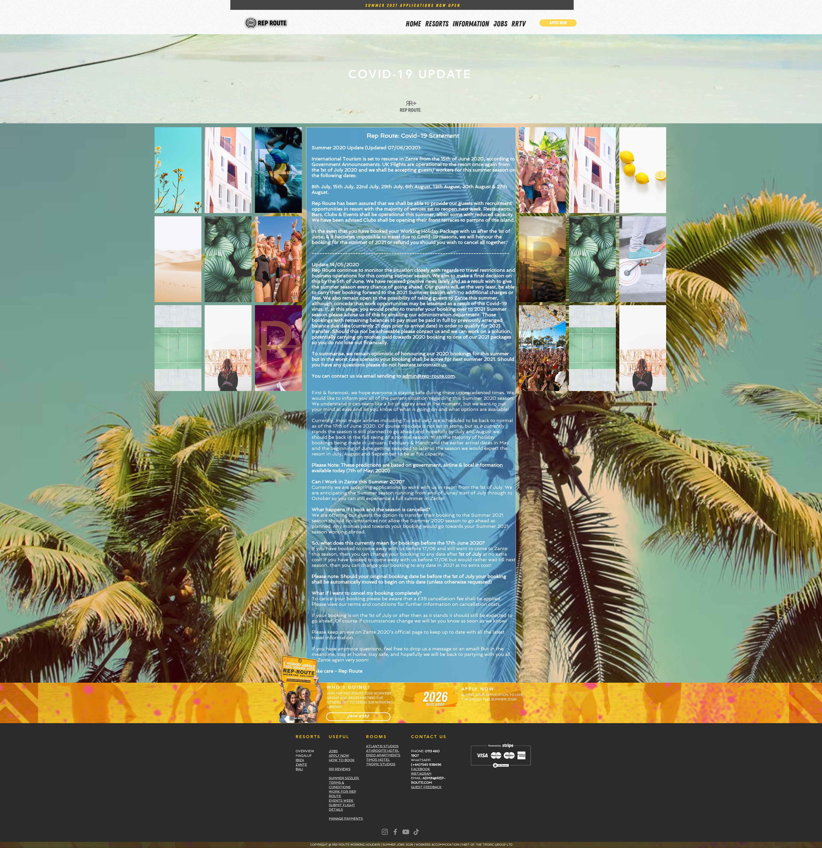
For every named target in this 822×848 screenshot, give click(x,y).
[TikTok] (416, 832)
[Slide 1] (411, 113)
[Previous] (27, 79)
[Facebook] (395, 832)
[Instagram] (385, 832)
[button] (470, 21)
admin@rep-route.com (428, 376)
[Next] (794, 79)
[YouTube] (406, 832)
